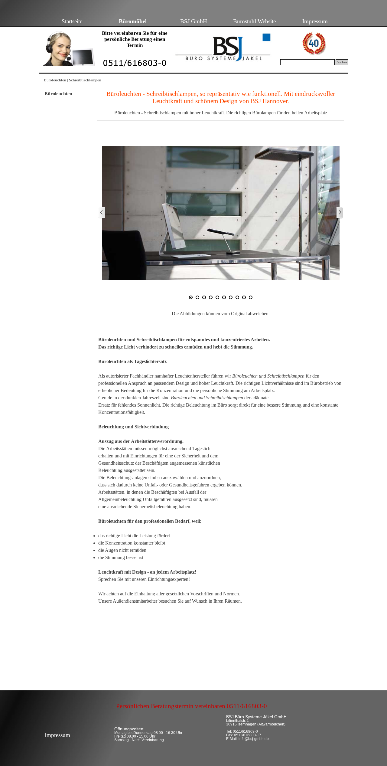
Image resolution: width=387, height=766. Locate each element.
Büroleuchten (58, 93)
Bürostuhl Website (254, 21)
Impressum (315, 21)
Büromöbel (133, 21)
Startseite (72, 21)
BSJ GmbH (193, 21)
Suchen (342, 62)
